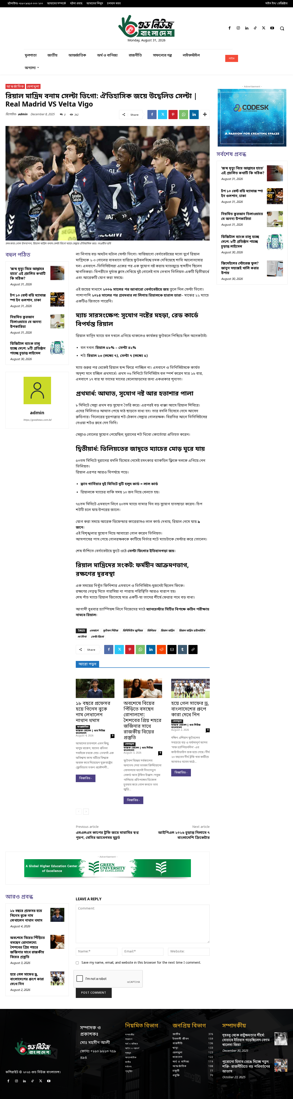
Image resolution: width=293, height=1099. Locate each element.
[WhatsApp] (183, 114)
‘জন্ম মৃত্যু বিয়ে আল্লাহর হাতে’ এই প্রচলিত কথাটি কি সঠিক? (28, 274)
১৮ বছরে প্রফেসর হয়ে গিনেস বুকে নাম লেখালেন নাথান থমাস (93, 712)
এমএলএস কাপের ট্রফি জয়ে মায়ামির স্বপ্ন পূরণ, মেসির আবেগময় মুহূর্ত (107, 835)
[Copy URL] (193, 649)
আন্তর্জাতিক (15, 87)
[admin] (37, 392)
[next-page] (86, 812)
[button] (282, 28)
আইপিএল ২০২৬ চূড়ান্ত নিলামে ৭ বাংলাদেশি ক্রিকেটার (184, 835)
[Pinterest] (173, 114)
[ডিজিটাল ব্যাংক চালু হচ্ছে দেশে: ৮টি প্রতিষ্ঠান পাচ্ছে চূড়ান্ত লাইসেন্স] (57, 348)
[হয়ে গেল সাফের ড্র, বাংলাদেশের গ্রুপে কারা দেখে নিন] (190, 688)
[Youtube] (272, 28)
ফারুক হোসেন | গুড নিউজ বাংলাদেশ (90, 732)
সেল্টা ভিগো (97, 637)
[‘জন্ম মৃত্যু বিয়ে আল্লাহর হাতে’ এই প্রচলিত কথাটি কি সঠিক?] (57, 273)
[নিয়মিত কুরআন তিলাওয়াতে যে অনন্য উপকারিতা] (57, 321)
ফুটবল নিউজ (110, 631)
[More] (205, 114)
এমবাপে (94, 631)
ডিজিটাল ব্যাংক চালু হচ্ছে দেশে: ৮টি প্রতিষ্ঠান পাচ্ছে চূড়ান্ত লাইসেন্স (28, 349)
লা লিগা (82, 637)
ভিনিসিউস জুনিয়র (133, 631)
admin (22, 114)
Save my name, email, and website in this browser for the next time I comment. (141, 963)
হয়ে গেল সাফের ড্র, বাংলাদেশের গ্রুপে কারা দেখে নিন (190, 709)
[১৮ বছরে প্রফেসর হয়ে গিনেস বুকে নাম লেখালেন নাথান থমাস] (95, 688)
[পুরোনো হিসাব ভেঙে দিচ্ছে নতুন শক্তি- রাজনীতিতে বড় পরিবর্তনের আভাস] (281, 1065)
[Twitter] (264, 28)
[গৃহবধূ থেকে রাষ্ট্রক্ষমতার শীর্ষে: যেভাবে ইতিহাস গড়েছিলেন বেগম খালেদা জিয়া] (281, 1038)
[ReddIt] (161, 649)
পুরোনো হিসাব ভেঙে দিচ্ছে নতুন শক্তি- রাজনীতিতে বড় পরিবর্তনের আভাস (246, 1067)
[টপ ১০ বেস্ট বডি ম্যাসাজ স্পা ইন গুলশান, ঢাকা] (57, 299)
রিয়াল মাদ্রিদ (167, 631)
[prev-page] (78, 812)
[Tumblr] (182, 649)
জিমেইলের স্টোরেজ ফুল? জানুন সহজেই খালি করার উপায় (240, 268)
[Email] (171, 649)
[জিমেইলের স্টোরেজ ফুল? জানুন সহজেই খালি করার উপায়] (275, 268)
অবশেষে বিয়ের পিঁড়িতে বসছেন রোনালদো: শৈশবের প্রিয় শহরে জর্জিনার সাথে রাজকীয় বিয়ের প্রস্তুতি (142, 721)
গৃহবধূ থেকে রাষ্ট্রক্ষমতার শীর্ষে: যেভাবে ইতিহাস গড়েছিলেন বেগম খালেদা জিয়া (246, 1040)
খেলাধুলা (33, 87)
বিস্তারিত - (85, 778)
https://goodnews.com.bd (37, 419)
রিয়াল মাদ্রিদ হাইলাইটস (192, 631)
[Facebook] (230, 28)
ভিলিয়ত (151, 631)
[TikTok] (255, 28)
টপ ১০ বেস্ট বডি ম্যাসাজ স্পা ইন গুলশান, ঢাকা (28, 298)
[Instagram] (238, 28)
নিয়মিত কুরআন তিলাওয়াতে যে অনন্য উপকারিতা (25, 322)
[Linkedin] (247, 28)
